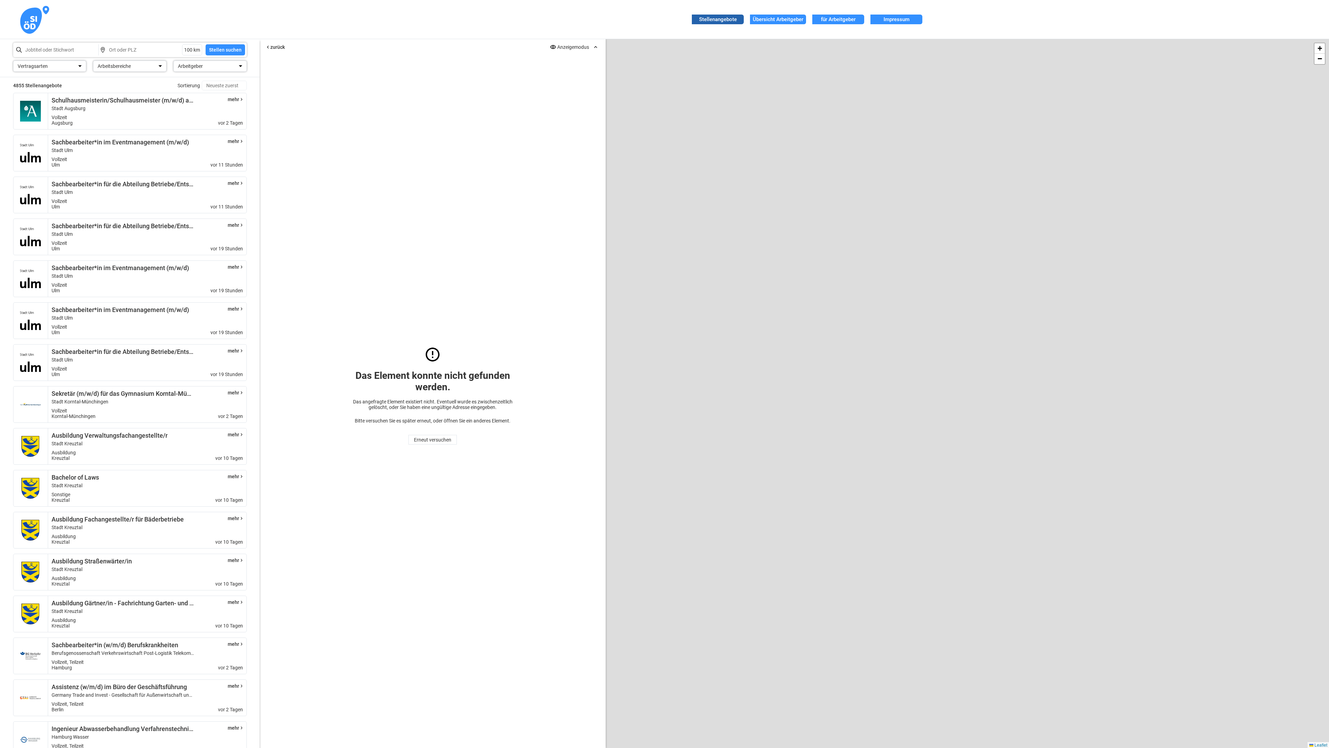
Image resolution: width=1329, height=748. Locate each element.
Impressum (897, 19)
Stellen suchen (225, 50)
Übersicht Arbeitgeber (778, 19)
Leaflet (1320, 745)
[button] (1319, 48)
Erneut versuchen (432, 440)
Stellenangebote (718, 19)
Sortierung (189, 85)
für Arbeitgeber (838, 19)
